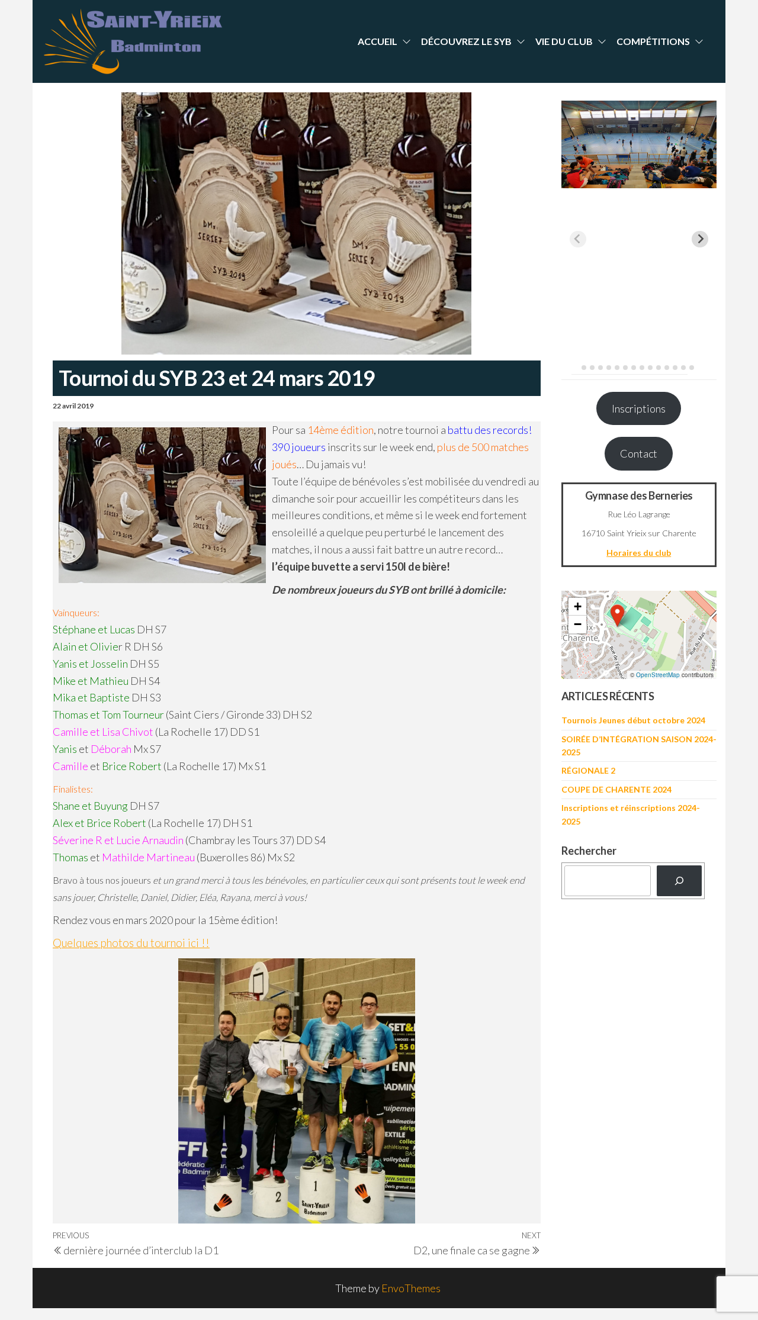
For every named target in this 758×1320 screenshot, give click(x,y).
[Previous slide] (578, 239)
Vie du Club (564, 41)
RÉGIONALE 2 (588, 770)
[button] (617, 615)
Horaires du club (638, 553)
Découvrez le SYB (466, 41)
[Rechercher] (679, 880)
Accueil (377, 41)
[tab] (575, 367)
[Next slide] (700, 239)
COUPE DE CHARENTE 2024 (616, 789)
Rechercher (588, 850)
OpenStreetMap (658, 675)
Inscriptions (639, 408)
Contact (638, 453)
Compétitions (653, 41)
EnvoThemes (411, 1288)
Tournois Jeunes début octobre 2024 (633, 720)
